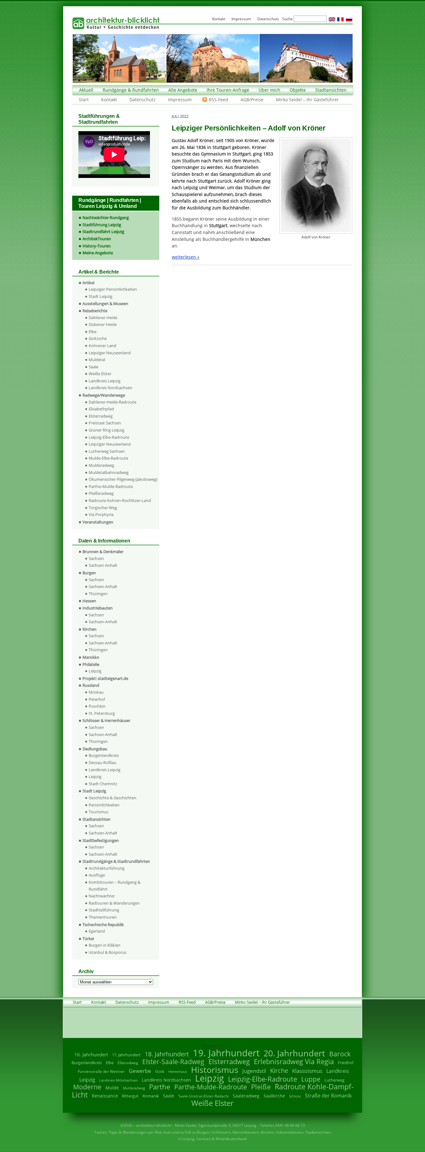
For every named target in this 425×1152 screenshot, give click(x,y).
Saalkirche (274, 1096)
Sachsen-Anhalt (103, 565)
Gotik (159, 1071)
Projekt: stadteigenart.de (105, 678)
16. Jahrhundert (91, 1054)
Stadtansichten (331, 90)
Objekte (298, 90)
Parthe (159, 1086)
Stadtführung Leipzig (101, 224)
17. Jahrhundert (126, 1055)
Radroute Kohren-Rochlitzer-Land (120, 500)
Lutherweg (334, 1080)
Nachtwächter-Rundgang (105, 217)
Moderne (87, 1086)
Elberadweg (128, 1062)
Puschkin (97, 706)
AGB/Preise (252, 100)
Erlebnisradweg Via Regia (294, 1061)
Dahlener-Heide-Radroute (112, 402)
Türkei (88, 938)
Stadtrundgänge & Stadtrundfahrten (116, 861)
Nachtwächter (102, 896)
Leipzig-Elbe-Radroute (109, 437)
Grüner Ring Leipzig (106, 430)
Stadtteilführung (104, 910)
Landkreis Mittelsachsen (118, 1080)
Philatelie (90, 664)
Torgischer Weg (103, 507)
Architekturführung (106, 868)
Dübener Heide (103, 324)
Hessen (89, 601)
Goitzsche (98, 338)
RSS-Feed (218, 100)
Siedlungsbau (94, 749)
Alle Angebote (182, 90)
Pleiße (261, 1086)
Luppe (310, 1079)
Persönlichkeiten (104, 805)
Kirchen (89, 629)
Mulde (112, 1088)
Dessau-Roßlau (102, 762)
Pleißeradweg (101, 493)
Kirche (279, 1070)
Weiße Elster (100, 373)
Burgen (89, 573)
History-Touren (96, 246)
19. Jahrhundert (226, 1053)
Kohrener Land (102, 345)
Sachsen (96, 558)
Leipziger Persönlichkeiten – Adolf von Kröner (248, 128)
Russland (90, 685)
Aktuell (86, 90)
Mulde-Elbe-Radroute (108, 458)
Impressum (180, 100)
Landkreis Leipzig (104, 381)
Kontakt (109, 100)
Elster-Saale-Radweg (173, 1061)
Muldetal (97, 359)
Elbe (92, 331)
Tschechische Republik (103, 924)
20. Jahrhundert (294, 1053)
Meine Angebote (97, 253)
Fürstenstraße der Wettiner (101, 1071)
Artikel (88, 282)
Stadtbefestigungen (100, 840)
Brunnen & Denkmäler (103, 551)
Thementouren (103, 917)
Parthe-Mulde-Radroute (111, 486)
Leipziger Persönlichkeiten (113, 289)
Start (84, 100)
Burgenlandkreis (104, 755)
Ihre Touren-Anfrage (228, 90)
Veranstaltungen (97, 522)
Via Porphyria (101, 514)
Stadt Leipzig (100, 296)
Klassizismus (307, 1070)
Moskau (96, 692)
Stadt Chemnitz (103, 783)
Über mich (269, 90)
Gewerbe (140, 1070)
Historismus (214, 1069)
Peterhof (97, 699)
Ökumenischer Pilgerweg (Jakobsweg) (123, 479)
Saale (93, 367)
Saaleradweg (246, 1096)
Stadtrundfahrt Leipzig (103, 231)
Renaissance (105, 1096)
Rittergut (130, 1096)
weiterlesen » (185, 257)
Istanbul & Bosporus (107, 952)
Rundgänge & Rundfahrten (131, 90)
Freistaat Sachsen (105, 423)
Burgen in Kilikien (104, 945)
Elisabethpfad (101, 409)
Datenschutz (142, 100)
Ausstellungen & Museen (105, 303)
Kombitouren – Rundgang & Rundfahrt (114, 885)
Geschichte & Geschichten (112, 798)
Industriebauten (97, 608)
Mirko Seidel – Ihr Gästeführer (307, 100)
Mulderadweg (101, 465)
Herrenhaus (177, 1071)
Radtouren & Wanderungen (114, 903)
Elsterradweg (101, 416)
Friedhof (345, 1062)
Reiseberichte (94, 310)
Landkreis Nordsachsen (110, 387)
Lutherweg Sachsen (107, 451)
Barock (340, 1053)
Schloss (295, 1096)
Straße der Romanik (328, 1095)
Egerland (97, 931)
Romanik (150, 1096)
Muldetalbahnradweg (108, 472)
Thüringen (98, 593)
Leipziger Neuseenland (110, 353)
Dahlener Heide (103, 317)
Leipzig (95, 671)
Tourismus (98, 812)
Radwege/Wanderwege (103, 395)
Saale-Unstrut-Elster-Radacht (203, 1096)
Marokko (90, 657)
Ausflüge (97, 875)
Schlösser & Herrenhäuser (106, 720)
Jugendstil (254, 1070)
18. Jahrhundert (167, 1054)
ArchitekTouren (96, 238)
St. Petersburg (102, 713)
